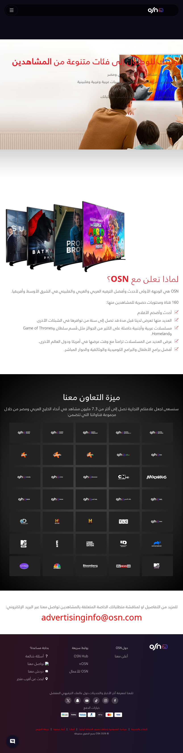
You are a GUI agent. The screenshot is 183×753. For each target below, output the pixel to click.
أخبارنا (72, 729)
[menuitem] (155, 10)
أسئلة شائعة (34, 655)
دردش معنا (36, 671)
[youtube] (86, 700)
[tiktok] (96, 700)
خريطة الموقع (42, 729)
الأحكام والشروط (139, 729)
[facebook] (115, 700)
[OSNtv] (158, 647)
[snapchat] (77, 700)
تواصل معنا (35, 663)
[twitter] (68, 700)
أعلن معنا (121, 655)
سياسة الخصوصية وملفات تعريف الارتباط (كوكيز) (103, 729)
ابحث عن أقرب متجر (30, 678)
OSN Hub (81, 655)
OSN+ (83, 663)
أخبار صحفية (59, 729)
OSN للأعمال (78, 671)
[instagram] (105, 700)
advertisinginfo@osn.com (91, 617)
